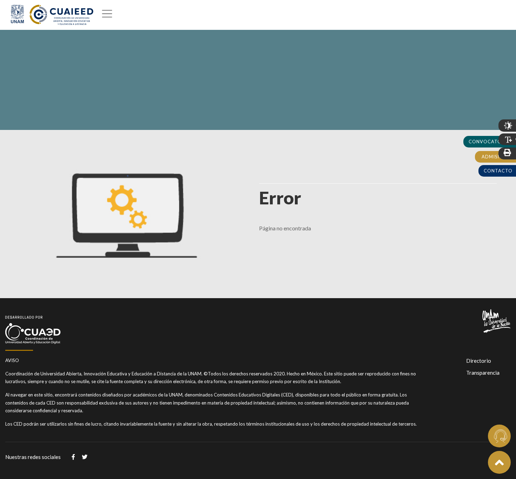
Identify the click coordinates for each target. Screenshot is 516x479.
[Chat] (499, 436)
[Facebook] (73, 457)
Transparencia (483, 372)
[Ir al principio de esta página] (499, 462)
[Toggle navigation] (106, 15)
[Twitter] (84, 457)
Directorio (478, 360)
